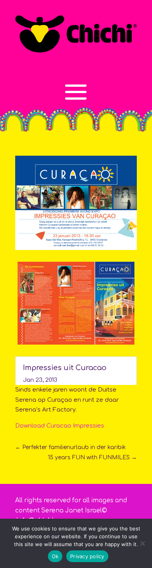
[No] (142, 543)
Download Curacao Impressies (59, 425)
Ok (55, 556)
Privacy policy (87, 556)
